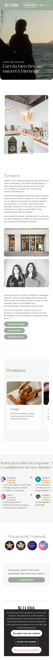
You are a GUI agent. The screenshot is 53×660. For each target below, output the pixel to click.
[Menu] (43, 5)
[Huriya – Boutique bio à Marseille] (12, 5)
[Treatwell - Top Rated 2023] (32, 545)
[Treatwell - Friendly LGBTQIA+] (43, 545)
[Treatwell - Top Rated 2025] (9, 545)
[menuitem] (43, 5)
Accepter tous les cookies (26, 633)
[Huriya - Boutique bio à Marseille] (26, 608)
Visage (14, 409)
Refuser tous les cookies (26, 650)
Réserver (26, 429)
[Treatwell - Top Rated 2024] (20, 545)
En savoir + (15, 429)
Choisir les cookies (26, 641)
